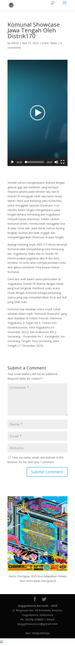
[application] (38, 113)
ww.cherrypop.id (46, 581)
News (53, 43)
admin (15, 43)
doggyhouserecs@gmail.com (37, 624)
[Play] (12, 162)
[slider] (34, 162)
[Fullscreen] (62, 162)
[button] (37, 112)
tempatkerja (41, 633)
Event (45, 43)
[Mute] (56, 162)
